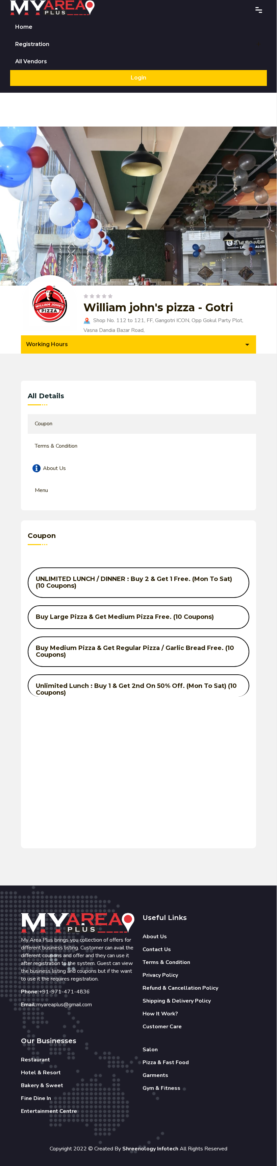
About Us (155, 936)
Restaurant (35, 1059)
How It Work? (160, 1013)
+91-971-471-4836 (64, 991)
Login (138, 77)
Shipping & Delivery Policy (177, 1001)
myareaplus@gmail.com (64, 1004)
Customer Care (162, 1026)
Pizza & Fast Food (166, 1062)
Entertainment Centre (49, 1111)
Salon (150, 1049)
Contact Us (157, 949)
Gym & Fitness (161, 1088)
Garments (155, 1075)
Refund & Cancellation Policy (180, 988)
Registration (32, 44)
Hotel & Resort (41, 1072)
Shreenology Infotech (150, 1148)
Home (23, 27)
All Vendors (31, 61)
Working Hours (47, 344)
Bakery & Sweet (42, 1085)
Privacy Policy (160, 975)
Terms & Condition (166, 962)
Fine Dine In (36, 1098)
